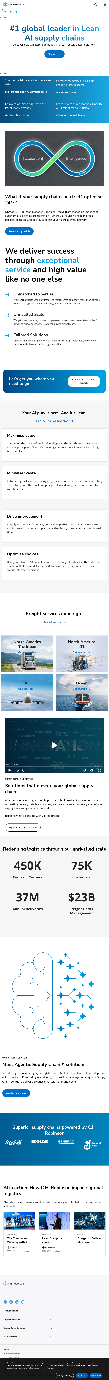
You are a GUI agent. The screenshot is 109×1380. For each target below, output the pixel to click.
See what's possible (19, 231)
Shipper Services (11, 1319)
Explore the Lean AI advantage (24, 91)
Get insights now (15, 115)
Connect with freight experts (84, 381)
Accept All (81, 1375)
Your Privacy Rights (11, 1357)
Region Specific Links (14, 1328)
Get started (25, 652)
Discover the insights (69, 115)
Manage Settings (65, 1375)
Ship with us (54, 54)
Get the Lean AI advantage (53, 421)
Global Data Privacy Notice (31, 1365)
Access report (64, 92)
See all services (53, 622)
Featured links (10, 1310)
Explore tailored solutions (23, 827)
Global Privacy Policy (11, 1353)
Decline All (96, 1375)
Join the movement (16, 1093)
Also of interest (11, 1336)
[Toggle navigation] (105, 4)
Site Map (6, 1349)
